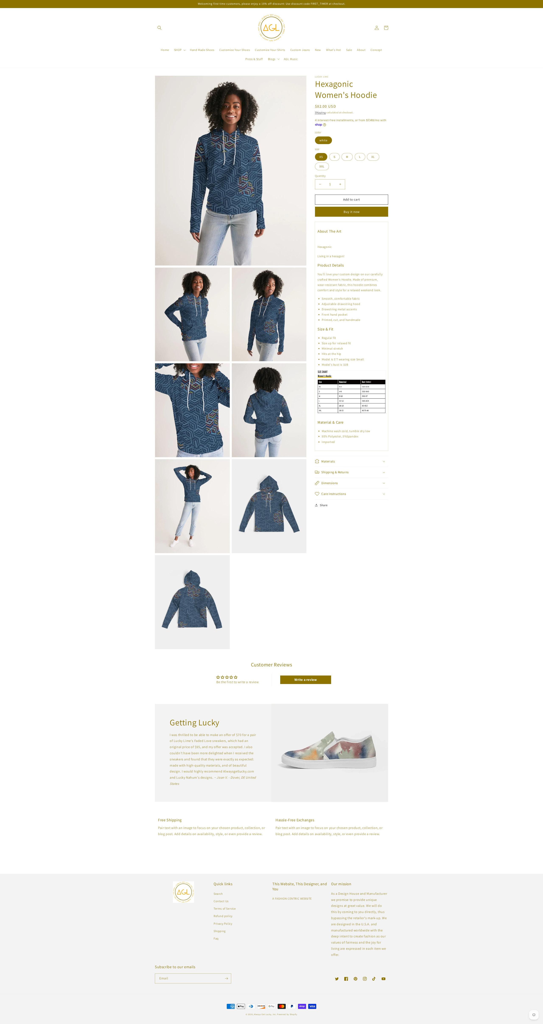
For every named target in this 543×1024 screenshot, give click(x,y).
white (323, 140)
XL (373, 157)
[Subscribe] (226, 978)
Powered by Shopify (287, 1014)
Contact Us (221, 901)
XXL (322, 166)
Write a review (305, 679)
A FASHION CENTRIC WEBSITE (292, 898)
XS (321, 157)
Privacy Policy (223, 924)
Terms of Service (225, 908)
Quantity (320, 176)
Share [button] (324, 505)
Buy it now (352, 211)
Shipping (320, 112)
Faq (216, 938)
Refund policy (223, 916)
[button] (159, 27)
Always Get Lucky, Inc (265, 1014)
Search (218, 894)
